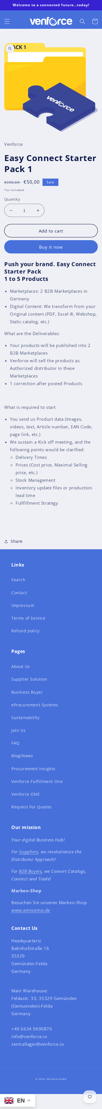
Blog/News (22, 755)
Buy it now (51, 247)
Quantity (12, 199)
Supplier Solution (29, 679)
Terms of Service (28, 618)
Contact (19, 592)
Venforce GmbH (56, 1078)
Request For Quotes (31, 806)
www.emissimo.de (30, 910)
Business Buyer (27, 692)
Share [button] (17, 541)
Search (18, 579)
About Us (20, 666)
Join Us (18, 730)
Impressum (22, 605)
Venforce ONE (25, 794)
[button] (7, 21)
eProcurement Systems (34, 704)
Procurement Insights (33, 768)
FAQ (15, 743)
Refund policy (25, 630)
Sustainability (25, 717)
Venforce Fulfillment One (37, 781)
